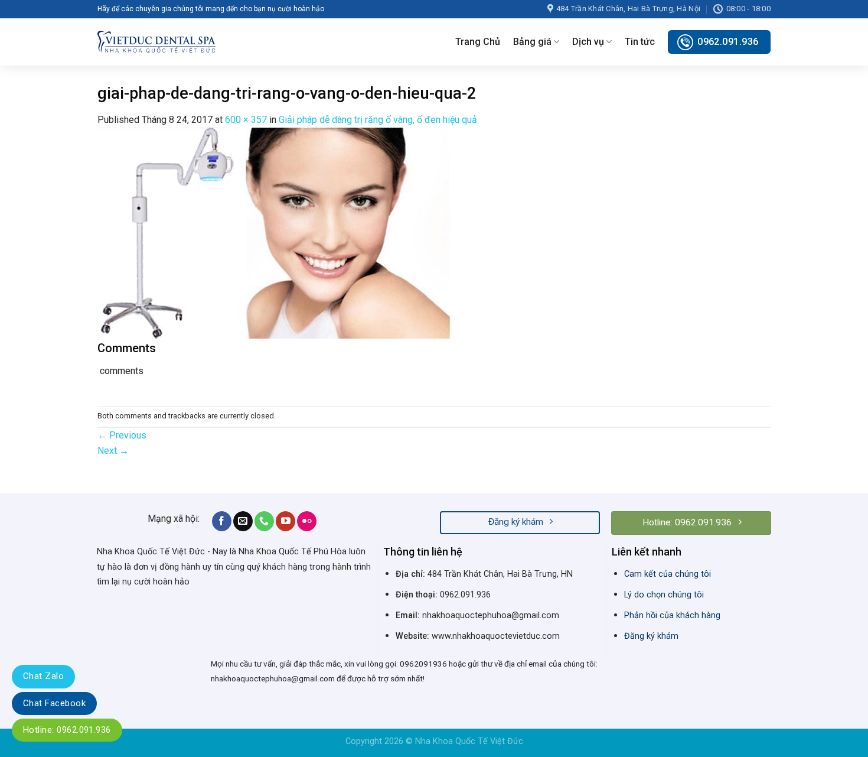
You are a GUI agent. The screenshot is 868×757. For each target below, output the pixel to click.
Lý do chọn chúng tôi (664, 595)
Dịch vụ (588, 41)
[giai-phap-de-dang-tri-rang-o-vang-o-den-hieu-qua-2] (274, 232)
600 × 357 (246, 119)
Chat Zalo (43, 676)
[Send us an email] (243, 521)
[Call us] (264, 521)
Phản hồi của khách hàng (672, 615)
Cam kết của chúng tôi (667, 574)
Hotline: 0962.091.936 (67, 729)
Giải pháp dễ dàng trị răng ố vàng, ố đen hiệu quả (378, 119)
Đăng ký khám (651, 636)
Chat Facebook (54, 703)
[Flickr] (306, 521)
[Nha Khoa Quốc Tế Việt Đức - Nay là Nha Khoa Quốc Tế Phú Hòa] (156, 42)
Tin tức (640, 41)
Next (113, 450)
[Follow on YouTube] (285, 521)
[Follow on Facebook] (221, 521)
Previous (121, 435)
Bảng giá (532, 41)
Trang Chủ (477, 41)
